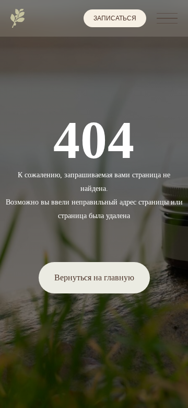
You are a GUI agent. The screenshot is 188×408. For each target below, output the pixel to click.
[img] (17, 18)
